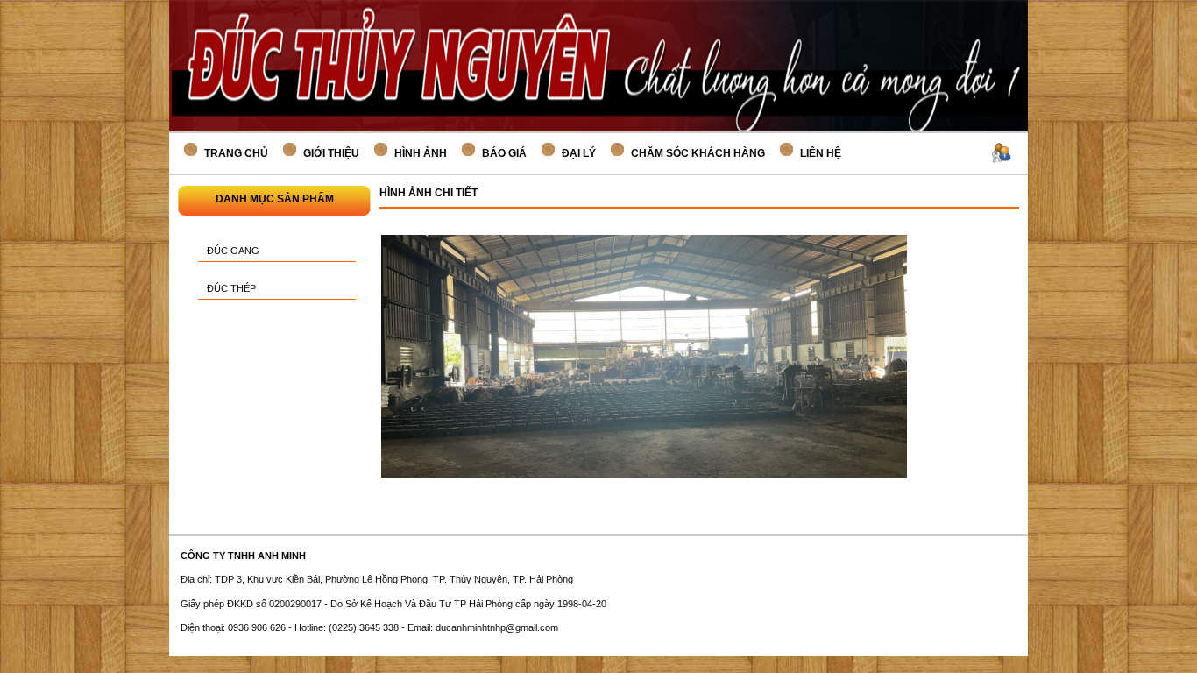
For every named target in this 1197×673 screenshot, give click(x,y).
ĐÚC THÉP (231, 288)
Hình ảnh (420, 153)
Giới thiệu (331, 153)
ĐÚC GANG (233, 250)
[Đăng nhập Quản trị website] (1001, 155)
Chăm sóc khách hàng (698, 153)
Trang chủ (236, 153)
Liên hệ (820, 153)
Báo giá (504, 153)
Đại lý (579, 153)
